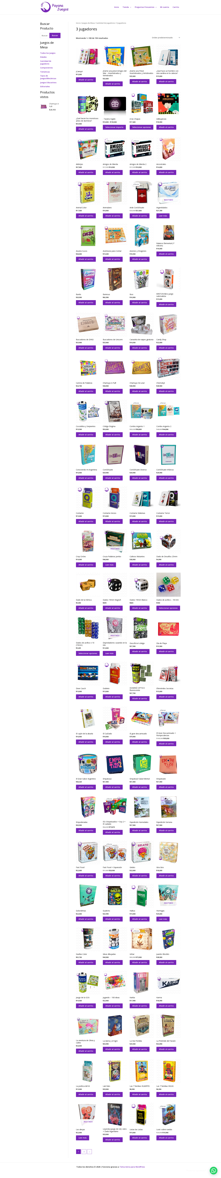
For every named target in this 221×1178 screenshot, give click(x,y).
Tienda (126, 7)
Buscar (55, 35)
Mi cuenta (164, 7)
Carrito (176, 7)
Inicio (116, 7)
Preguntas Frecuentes (144, 7)
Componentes (46, 67)
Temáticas (45, 72)
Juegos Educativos (48, 82)
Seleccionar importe (114, 127)
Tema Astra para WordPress (132, 1167)
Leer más (163, 216)
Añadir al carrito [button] (86, 79)
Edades (43, 57)
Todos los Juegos (47, 53)
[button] (130, 7)
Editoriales (45, 86)
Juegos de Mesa (88, 23)
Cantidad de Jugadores (105, 23)
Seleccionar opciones (141, 127)
